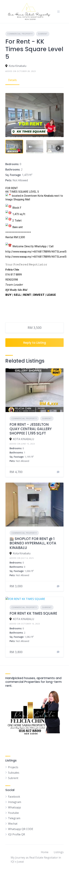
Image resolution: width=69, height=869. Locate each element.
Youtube (13, 813)
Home (44, 852)
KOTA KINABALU (23, 439)
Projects (13, 767)
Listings (59, 852)
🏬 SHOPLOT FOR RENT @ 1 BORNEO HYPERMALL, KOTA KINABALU (33, 543)
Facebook (14, 796)
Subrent (42, 33)
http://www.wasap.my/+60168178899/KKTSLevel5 (35, 251)
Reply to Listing (34, 342)
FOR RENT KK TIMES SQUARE (33, 613)
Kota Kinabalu (17, 66)
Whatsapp (14, 807)
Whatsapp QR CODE (20, 829)
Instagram (14, 802)
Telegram (14, 818)
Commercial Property (20, 33)
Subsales (13, 772)
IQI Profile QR (16, 834)
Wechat (12, 823)
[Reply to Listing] (58, 472)
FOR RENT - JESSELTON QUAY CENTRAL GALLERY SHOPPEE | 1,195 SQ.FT (31, 429)
